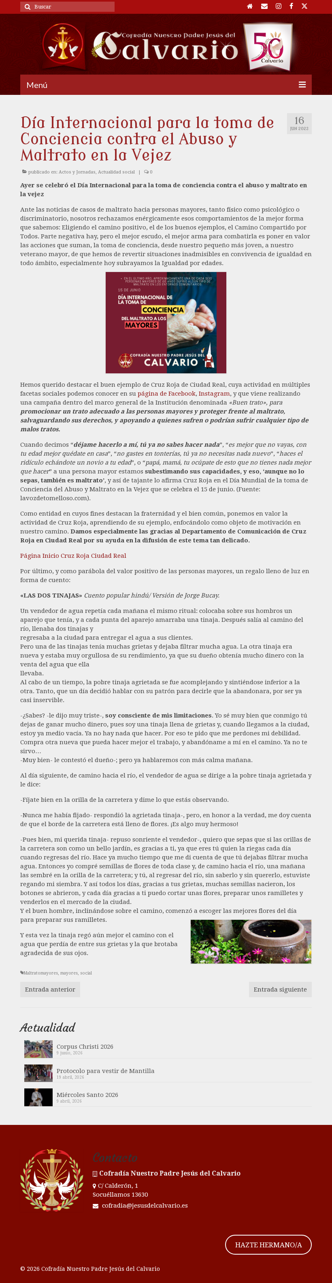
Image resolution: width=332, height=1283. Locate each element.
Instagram (214, 393)
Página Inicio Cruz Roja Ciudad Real (73, 555)
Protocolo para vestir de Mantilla (106, 1071)
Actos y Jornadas (77, 172)
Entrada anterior (50, 989)
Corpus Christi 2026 (85, 1046)
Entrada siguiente (280, 989)
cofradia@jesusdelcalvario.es (144, 1205)
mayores (69, 973)
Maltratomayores (40, 973)
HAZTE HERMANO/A (268, 1245)
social (86, 973)
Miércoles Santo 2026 (87, 1095)
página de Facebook (167, 393)
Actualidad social (116, 172)
